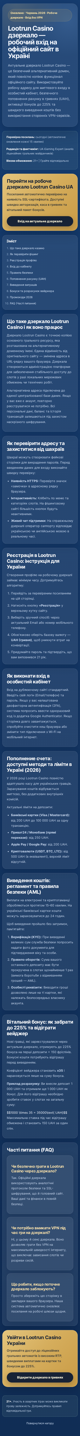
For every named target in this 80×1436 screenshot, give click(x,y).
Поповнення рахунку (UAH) (28, 278)
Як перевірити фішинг (24, 254)
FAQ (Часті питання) (23, 303)
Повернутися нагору (40, 1423)
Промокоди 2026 (21, 297)
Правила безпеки (21, 272)
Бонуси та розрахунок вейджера (32, 291)
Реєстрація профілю (23, 260)
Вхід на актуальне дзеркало (40, 221)
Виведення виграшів (23, 284)
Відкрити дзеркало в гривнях (40, 1377)
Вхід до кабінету (21, 266)
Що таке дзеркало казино (27, 248)
